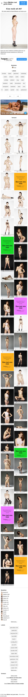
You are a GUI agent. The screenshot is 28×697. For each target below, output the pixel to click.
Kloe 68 (5, 619)
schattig (6, 80)
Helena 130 (6, 608)
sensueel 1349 (14, 665)
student (6, 90)
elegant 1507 (14, 662)
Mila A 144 (5, 600)
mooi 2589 (14, 636)
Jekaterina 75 (6, 618)
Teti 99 (4, 612)
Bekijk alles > (14, 621)
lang (18, 80)
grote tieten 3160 (14, 627)
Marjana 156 (6, 596)
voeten (5, 76)
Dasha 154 (5, 598)
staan (19, 86)
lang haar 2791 (14, 633)
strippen (11, 76)
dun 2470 (14, 645)
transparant (5, 86)
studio (17, 76)
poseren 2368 (14, 647)
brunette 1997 (14, 650)
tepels (9, 73)
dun (24, 83)
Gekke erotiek (14, 675)
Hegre (10, 3)
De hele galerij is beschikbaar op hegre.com (14, 11)
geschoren (16, 73)
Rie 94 (4, 614)
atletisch (12, 80)
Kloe (15, 67)
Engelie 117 (6, 610)
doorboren (13, 86)
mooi (24, 86)
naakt (22, 80)
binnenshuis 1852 (14, 656)
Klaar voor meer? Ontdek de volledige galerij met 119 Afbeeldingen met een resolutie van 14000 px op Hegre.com (13, 52)
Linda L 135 (6, 604)
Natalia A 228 (6, 594)
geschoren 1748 (14, 659)
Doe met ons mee (23, 3)
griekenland (23, 90)
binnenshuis (18, 83)
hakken (22, 76)
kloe (17, 90)
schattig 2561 (14, 642)
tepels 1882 (14, 653)
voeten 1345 (14, 668)
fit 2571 (14, 639)
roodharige (23, 73)
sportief (12, 90)
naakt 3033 (14, 630)
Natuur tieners (14, 681)
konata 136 (5, 602)
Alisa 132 (5, 606)
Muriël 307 (5, 592)
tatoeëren (5, 83)
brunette (4, 73)
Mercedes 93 (6, 616)
